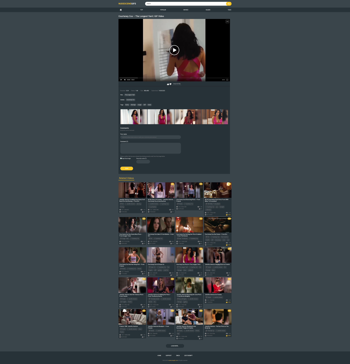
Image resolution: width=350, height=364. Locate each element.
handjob (222, 207)
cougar (139, 104)
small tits (166, 270)
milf (145, 104)
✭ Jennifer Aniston (130, 204)
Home (120, 10)
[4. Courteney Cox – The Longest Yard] (214, 116)
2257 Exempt (188, 355)
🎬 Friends (179, 204)
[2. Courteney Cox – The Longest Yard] (160, 116)
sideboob (190, 270)
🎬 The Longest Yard (182, 267)
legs (178, 333)
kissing (122, 207)
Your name (123, 134)
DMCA (178, 355)
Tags (229, 10)
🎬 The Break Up (210, 330)
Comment (123, 141)
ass (217, 207)
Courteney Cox (131, 99)
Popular (163, 10)
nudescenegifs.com (173, 360)
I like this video (168, 84)
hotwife (207, 240)
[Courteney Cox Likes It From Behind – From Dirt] (161, 225)
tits (200, 267)
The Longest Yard (130, 94)
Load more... (175, 346)
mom (224, 240)
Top (141, 10)
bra (168, 267)
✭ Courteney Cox (164, 204)
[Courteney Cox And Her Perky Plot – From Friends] (132, 255)
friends (139, 268)
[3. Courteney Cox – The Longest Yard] (187, 116)
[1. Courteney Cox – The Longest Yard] (133, 116)
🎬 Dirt (122, 204)
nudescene (127, 3)
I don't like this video (170, 84)
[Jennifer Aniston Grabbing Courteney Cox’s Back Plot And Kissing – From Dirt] (132, 190)
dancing (139, 204)
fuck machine (224, 237)
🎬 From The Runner (182, 238)
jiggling (185, 301)
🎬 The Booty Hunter (154, 299)
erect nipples (123, 301)
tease (149, 104)
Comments (124, 128)
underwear (208, 209)
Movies (185, 10)
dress (184, 270)
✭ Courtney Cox (193, 267)
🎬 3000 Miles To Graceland (213, 204)
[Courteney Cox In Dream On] (161, 255)
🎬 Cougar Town (124, 238)
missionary (218, 240)
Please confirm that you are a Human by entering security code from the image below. (142, 156)
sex (228, 240)
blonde (150, 301)
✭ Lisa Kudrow (152, 207)
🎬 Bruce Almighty (181, 299)
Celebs (208, 10)
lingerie (150, 270)
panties (160, 270)
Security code (140, 158)
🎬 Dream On (152, 267)
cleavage (133, 104)
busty (127, 104)
